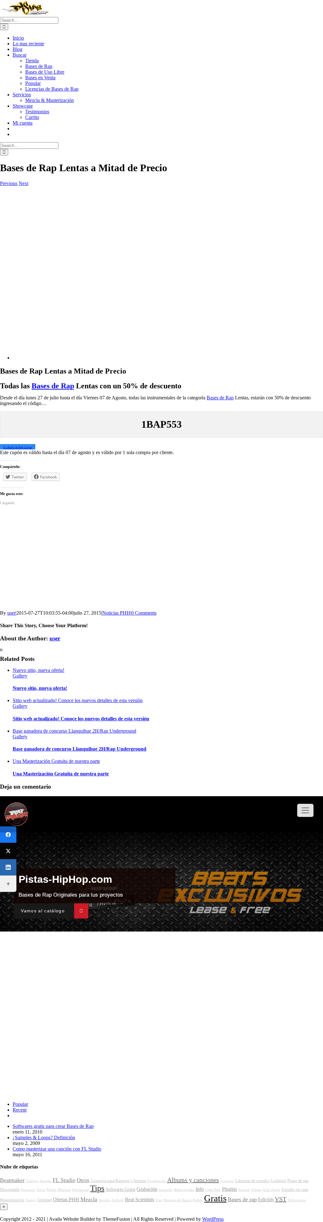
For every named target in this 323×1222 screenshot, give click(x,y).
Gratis (215, 1198)
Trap (158, 1200)
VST (280, 1199)
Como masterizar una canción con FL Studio (57, 1149)
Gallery (20, 676)
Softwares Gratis (120, 1189)
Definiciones (297, 1200)
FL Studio (64, 1180)
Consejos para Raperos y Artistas (118, 1181)
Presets (51, 1189)
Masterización (12, 1200)
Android (117, 1200)
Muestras (64, 1189)
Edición (265, 1199)
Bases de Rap (53, 386)
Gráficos (32, 1181)
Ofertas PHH (66, 1199)
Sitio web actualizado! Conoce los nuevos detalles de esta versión (78, 700)
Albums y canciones (193, 1179)
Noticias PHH (116, 613)
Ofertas (256, 1189)
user (11, 613)
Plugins (229, 1189)
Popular (20, 1104)
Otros (83, 1180)
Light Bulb (213, 1189)
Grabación (147, 1189)
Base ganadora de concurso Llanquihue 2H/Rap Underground (74, 731)
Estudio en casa (295, 1189)
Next (23, 183)
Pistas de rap (297, 1181)
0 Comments (143, 613)
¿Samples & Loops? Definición (44, 1137)
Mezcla (88, 1199)
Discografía (10, 1189)
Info (200, 1189)
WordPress (213, 1219)
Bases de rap (242, 1199)
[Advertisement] (161, 269)
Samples (45, 1181)
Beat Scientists (139, 1199)
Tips (97, 1188)
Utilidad (45, 1200)
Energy (31, 1200)
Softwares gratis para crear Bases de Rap (53, 1126)
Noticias (244, 1189)
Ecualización (156, 1181)
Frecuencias (80, 1189)
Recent (19, 1109)
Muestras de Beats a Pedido (183, 1200)
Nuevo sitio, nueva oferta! (38, 670)
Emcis (41, 1189)
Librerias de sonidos (252, 1181)
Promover (28, 1189)
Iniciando (166, 1189)
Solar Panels (271, 1189)
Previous (8, 183)
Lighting (278, 1181)
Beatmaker (12, 1180)
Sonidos (104, 1200)
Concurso (227, 1181)
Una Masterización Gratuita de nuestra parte (56, 761)
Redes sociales (184, 1189)
